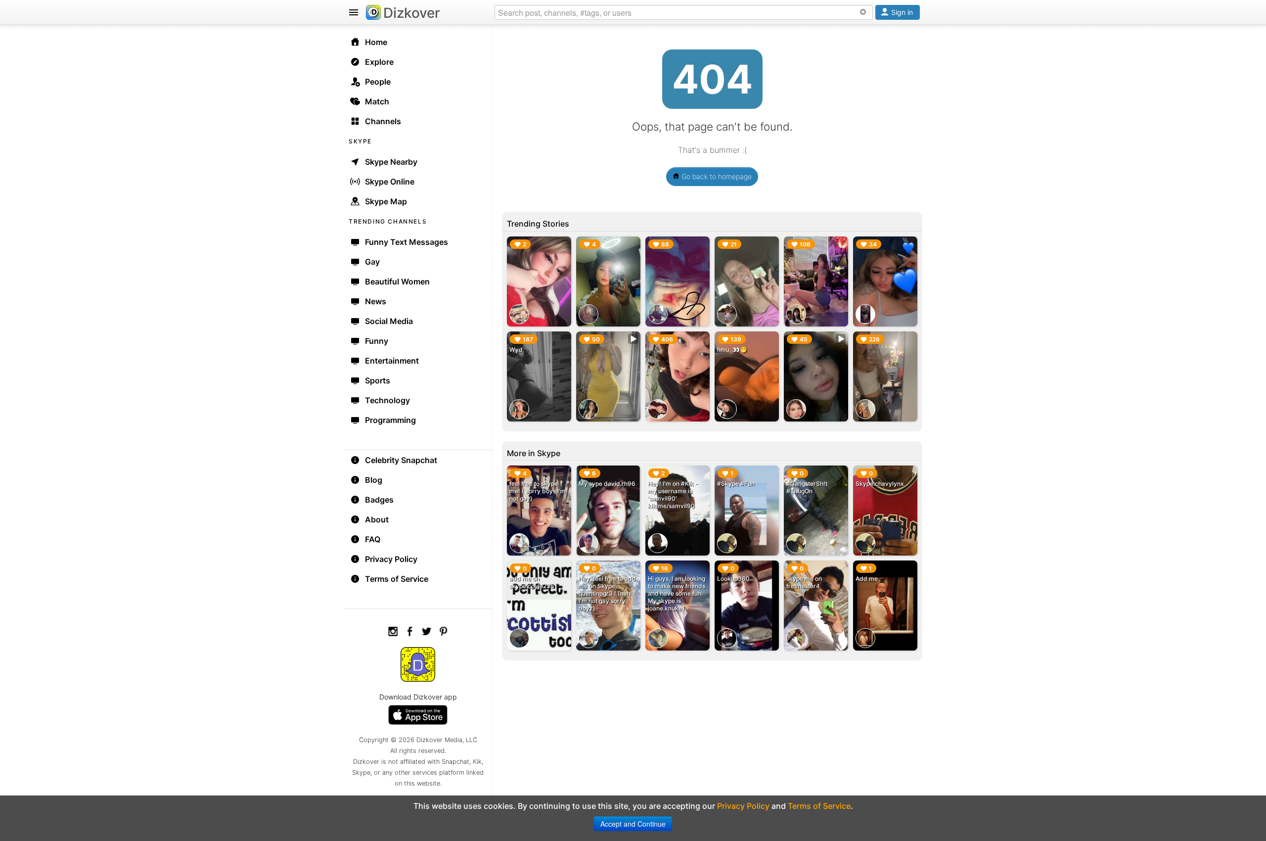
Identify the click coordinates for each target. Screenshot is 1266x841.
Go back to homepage (715, 176)
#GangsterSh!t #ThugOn (806, 487)
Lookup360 (733, 578)
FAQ (372, 539)
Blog (373, 480)
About (377, 519)
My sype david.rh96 (607, 483)
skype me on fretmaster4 (804, 582)
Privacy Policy (391, 559)
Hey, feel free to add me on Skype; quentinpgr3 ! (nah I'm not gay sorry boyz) (607, 593)
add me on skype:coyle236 (531, 582)
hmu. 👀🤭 (732, 349)
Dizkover (411, 12)
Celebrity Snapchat (401, 460)
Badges (379, 500)
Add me (867, 578)
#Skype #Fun (736, 483)
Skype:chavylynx (880, 483)
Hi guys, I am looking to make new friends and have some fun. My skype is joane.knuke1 (676, 593)
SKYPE (360, 141)
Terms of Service (396, 579)
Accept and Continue (633, 824)
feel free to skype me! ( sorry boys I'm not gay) (537, 491)
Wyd (516, 349)
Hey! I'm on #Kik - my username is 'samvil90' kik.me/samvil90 (673, 495)
